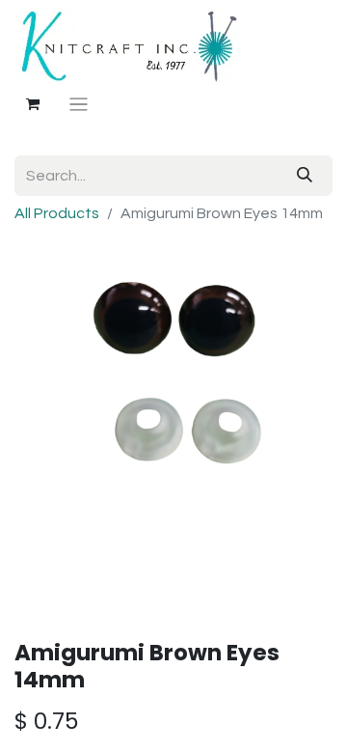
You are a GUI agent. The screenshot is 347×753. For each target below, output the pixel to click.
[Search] (305, 175)
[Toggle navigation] (78, 105)
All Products (56, 213)
